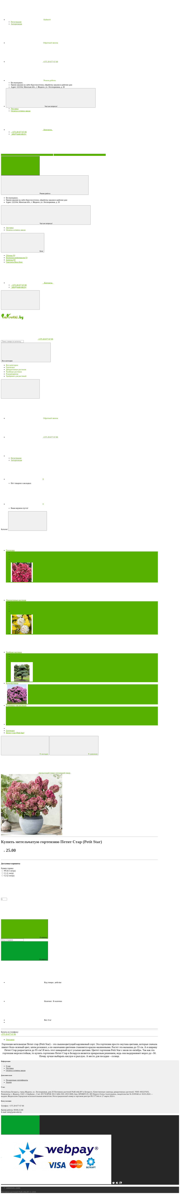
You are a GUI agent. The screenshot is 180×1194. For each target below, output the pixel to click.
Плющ (15, 607)
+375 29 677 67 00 (8, 1034)
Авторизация (16, 24)
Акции (9, 1082)
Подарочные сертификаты (17, 1080)
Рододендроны (12, 683)
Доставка (14, 109)
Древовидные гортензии (22, 557)
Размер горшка (7, 868)
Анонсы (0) (10, 260)
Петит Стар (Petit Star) (15, 733)
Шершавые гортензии (21, 559)
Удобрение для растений (16, 705)
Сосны (15, 659)
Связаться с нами (13, 1188)
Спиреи (15, 611)
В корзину (43, 937)
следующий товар (63, 773)
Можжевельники (19, 657)
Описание (10, 1040)
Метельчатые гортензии (22, 552)
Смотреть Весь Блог (14, 262)
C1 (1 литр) (8, 873)
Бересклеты (17, 602)
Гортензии (10, 731)
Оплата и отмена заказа (20, 111)
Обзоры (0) (10, 255)
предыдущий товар (46, 773)
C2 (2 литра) (9, 876)
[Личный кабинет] (24, 456)
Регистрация (16, 22)
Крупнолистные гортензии (24, 555)
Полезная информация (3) (16, 258)
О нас (8, 1066)
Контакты (48, 130)
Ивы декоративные (20, 604)
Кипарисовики (18, 654)
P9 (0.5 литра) (10, 871)
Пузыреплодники (19, 609)
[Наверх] (20, 1125)
